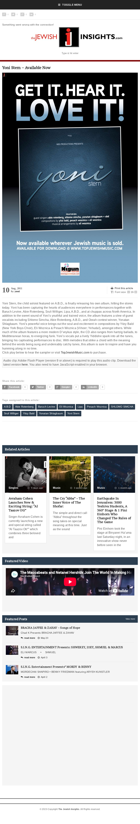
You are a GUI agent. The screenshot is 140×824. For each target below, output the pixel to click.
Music (57, 487)
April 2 (44, 677)
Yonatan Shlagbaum (51, 413)
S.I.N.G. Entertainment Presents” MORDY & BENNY (56, 667)
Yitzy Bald (28, 413)
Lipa (80, 406)
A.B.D (7, 406)
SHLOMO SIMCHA (122, 406)
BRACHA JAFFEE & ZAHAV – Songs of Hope (50, 628)
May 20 (44, 638)
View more (130, 619)
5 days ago (37, 488)
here (25, 364)
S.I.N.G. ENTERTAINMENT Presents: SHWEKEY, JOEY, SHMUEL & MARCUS (72, 647)
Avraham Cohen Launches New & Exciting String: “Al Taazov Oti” (23, 504)
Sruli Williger (11, 413)
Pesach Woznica (97, 406)
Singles (13, 487)
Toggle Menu (72, 4)
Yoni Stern (73, 413)
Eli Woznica (66, 406)
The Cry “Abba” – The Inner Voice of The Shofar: (69, 502)
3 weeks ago (80, 488)
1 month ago (124, 488)
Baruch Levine (46, 406)
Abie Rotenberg (24, 406)
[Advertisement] (68, 433)
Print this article (124, 288)
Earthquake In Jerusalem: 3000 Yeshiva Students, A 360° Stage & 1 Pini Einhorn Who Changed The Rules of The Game (114, 510)
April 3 (44, 657)
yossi (17, 291)
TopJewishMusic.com (75, 352)
